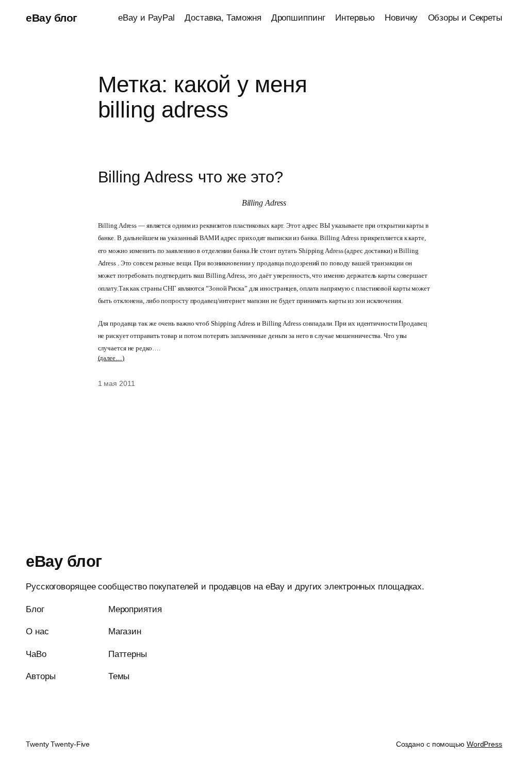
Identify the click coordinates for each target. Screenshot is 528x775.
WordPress (484, 744)
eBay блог (51, 18)
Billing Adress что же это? (190, 177)
